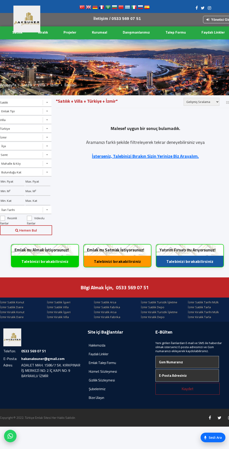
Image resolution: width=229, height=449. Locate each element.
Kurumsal (99, 32)
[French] (101, 8)
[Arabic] (108, 8)
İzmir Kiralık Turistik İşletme (159, 312)
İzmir (54, 85)
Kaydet (187, 389)
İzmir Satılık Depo (152, 307)
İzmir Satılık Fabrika (107, 307)
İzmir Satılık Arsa (105, 302)
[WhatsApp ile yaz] (10, 436)
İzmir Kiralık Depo (153, 317)
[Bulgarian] (114, 8)
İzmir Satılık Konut (12, 302)
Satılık (17, 32)
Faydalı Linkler (98, 354)
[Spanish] (147, 8)
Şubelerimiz (97, 389)
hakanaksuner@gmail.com (43, 358)
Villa (41, 85)
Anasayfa (8, 85)
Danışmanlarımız (136, 32)
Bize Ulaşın (96, 397)
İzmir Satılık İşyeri (58, 302)
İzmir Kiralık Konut (12, 312)
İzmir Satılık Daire (11, 307)
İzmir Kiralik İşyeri (59, 312)
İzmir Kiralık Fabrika (107, 317)
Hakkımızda (97, 345)
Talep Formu (175, 32)
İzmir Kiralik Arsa (105, 312)
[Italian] (134, 8)
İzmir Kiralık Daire (12, 317)
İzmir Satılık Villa (58, 307)
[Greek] (127, 8)
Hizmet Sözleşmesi (103, 371)
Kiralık (43, 32)
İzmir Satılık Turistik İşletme (159, 302)
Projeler (70, 32)
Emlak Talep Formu (102, 362)
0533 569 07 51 (132, 287)
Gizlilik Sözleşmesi (102, 380)
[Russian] (140, 8)
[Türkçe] (82, 8)
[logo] (26, 19)
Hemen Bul (27, 230)
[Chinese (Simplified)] (121, 8)
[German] (95, 8)
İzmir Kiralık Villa (58, 317)
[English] (88, 8)
